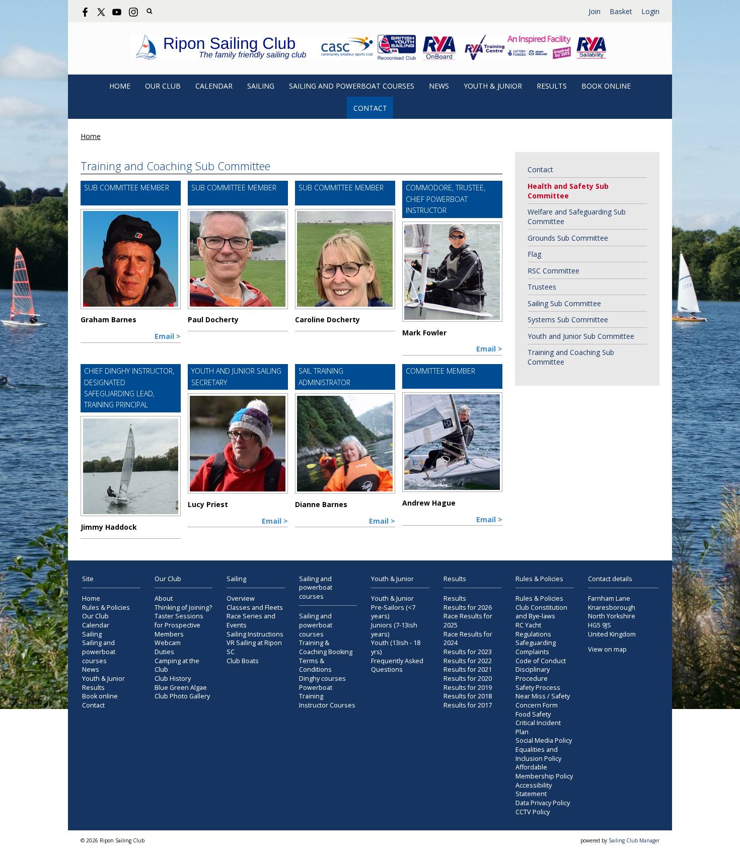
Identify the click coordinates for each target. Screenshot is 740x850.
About (164, 598)
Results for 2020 (467, 678)
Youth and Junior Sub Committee (581, 336)
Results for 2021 (467, 669)
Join (594, 11)
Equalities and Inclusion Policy (538, 754)
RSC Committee (553, 270)
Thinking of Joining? (183, 607)
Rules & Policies (106, 607)
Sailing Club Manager (634, 840)
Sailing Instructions (255, 634)
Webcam (168, 643)
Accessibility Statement (533, 790)
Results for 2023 (467, 652)
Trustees (542, 287)
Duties (164, 652)
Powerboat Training (315, 692)
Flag (534, 254)
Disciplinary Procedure (532, 674)
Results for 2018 (467, 696)
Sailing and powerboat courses (351, 86)
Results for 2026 (467, 607)
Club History (173, 678)
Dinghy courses (322, 678)
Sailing (260, 86)
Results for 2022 (467, 661)
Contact (370, 108)
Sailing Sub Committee (564, 303)
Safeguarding (535, 643)
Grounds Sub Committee (568, 238)
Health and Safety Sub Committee (568, 190)
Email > (168, 336)
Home (119, 86)
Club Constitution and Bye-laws (541, 612)
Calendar (214, 86)
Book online (606, 86)
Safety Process (537, 687)
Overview (241, 598)
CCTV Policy (532, 812)
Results (552, 86)
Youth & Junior (493, 86)
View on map (607, 649)
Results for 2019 (467, 687)
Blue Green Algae (181, 687)
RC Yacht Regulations (533, 630)
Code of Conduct (540, 661)
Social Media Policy (543, 740)
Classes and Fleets (255, 607)
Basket (621, 11)
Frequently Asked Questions (397, 665)
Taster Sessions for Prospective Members (179, 625)
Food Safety (533, 714)
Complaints (532, 652)
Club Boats (243, 661)
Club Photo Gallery (182, 696)
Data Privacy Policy (542, 803)
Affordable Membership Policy (544, 772)
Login (650, 11)
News (439, 86)
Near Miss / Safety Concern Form (542, 701)
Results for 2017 (467, 705)
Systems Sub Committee (568, 319)
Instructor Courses (327, 705)
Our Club (163, 86)
